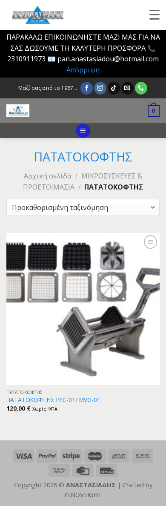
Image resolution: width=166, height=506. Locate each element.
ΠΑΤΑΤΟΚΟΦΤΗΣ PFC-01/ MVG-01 (53, 400)
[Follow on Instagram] (100, 88)
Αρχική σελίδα (47, 176)
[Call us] (141, 88)
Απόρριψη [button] (83, 70)
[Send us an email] (127, 88)
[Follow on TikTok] (114, 88)
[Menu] (83, 131)
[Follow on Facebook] (86, 88)
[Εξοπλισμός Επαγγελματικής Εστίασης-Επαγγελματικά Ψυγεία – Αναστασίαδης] (65, 110)
